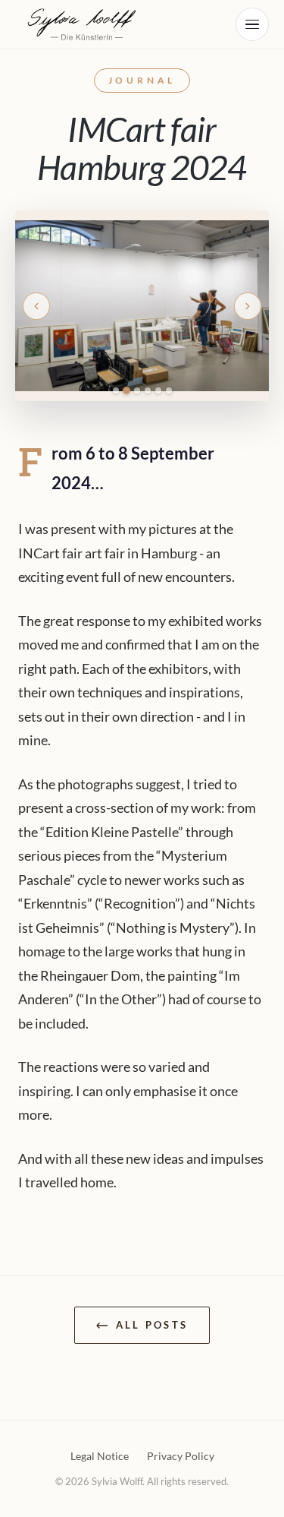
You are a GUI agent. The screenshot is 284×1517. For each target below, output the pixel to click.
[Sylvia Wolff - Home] (85, 24)
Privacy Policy (180, 1455)
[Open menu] (252, 24)
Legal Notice (99, 1455)
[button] (36, 306)
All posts (152, 1325)
